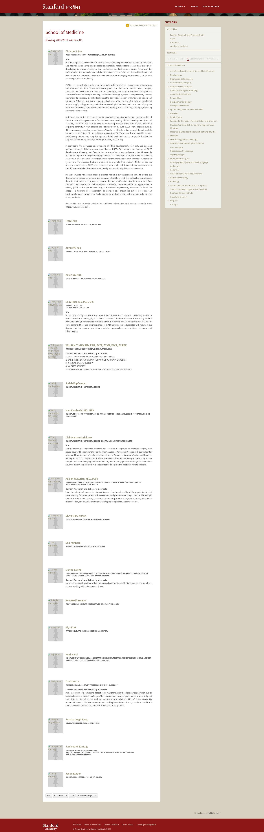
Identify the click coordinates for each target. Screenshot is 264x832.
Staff (172, 38)
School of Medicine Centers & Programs (188, 185)
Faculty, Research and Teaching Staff (187, 35)
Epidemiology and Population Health (186, 109)
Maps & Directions (92, 824)
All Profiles (172, 29)
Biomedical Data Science (181, 78)
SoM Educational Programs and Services (188, 189)
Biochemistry (176, 75)
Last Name (172, 52)
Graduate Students (179, 46)
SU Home (77, 824)
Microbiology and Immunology (184, 139)
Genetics (174, 113)
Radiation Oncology (179, 177)
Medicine (174, 135)
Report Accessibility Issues (207, 813)
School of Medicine (176, 65)
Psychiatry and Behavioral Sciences (186, 173)
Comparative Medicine (180, 94)
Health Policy (176, 117)
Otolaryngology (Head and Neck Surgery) (189, 162)
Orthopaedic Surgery (180, 158)
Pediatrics (174, 169)
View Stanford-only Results (143, 25)
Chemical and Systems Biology (184, 90)
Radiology (174, 181)
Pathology (175, 166)
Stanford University (56, 827)
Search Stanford (111, 824)
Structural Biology (178, 197)
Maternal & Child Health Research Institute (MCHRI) (193, 131)
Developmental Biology (181, 101)
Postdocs (174, 42)
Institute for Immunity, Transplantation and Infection (193, 121)
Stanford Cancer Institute (181, 193)
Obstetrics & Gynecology (181, 150)
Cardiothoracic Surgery (180, 82)
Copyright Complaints (146, 824)
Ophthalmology (177, 154)
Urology (174, 204)
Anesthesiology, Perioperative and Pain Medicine (192, 71)
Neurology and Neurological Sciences (187, 143)
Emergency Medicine (179, 105)
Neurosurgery (176, 147)
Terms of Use (128, 824)
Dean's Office (176, 98)
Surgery (174, 200)
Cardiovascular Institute (181, 86)
